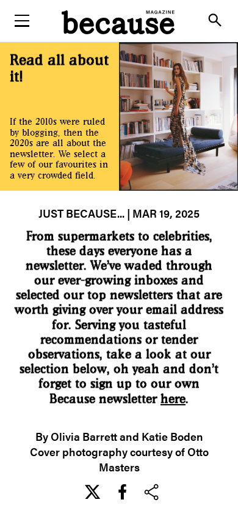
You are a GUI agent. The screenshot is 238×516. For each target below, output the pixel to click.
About (119, 92)
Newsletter (119, 61)
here (173, 398)
